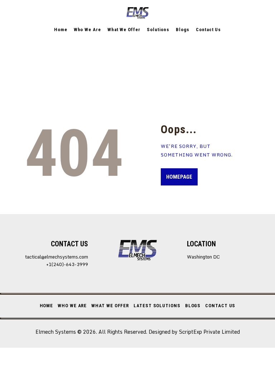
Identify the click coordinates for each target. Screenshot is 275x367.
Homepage (179, 177)
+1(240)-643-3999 (67, 264)
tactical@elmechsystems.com (56, 257)
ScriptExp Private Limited (209, 332)
